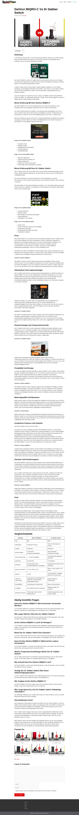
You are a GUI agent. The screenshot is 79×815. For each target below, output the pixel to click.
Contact (25, 802)
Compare (74, 1)
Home (61, 1)
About (25, 803)
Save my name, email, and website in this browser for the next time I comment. (36, 790)
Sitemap (25, 808)
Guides (65, 1)
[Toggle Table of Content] (22, 51)
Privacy (25, 805)
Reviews (69, 1)
